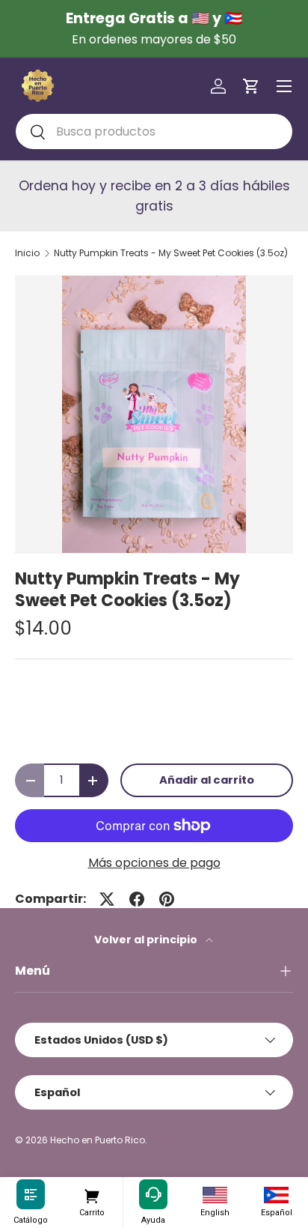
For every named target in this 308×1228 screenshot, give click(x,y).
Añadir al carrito (206, 779)
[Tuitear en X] (107, 899)
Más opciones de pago (154, 862)
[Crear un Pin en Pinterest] (167, 899)
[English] (214, 1195)
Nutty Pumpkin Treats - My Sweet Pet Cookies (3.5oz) (171, 253)
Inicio (27, 253)
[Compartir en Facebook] (137, 899)
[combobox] (154, 131)
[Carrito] (91, 1195)
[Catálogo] (30, 1195)
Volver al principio (147, 939)
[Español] (276, 1195)
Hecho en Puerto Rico (97, 1140)
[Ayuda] (153, 1195)
